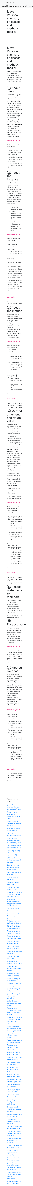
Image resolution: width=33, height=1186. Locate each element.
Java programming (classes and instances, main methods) (14, 853)
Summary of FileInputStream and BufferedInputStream (14, 921)
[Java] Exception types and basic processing (12, 1153)
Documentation (8, 2)
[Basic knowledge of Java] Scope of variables (14, 1141)
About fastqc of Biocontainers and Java (13, 1069)
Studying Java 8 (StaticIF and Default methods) (14, 1109)
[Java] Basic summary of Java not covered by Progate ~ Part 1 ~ (14, 894)
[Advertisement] (14, 40)
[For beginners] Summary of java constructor (12, 1047)
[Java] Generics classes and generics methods (14, 823)
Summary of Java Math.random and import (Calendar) (13, 867)
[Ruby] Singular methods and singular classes (14, 969)
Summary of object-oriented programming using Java (14, 1133)
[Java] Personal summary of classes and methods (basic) (14, 807)
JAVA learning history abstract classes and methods (14, 860)
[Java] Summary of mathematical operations (13, 996)
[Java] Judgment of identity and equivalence (13, 1102)
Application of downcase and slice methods (13, 1121)
